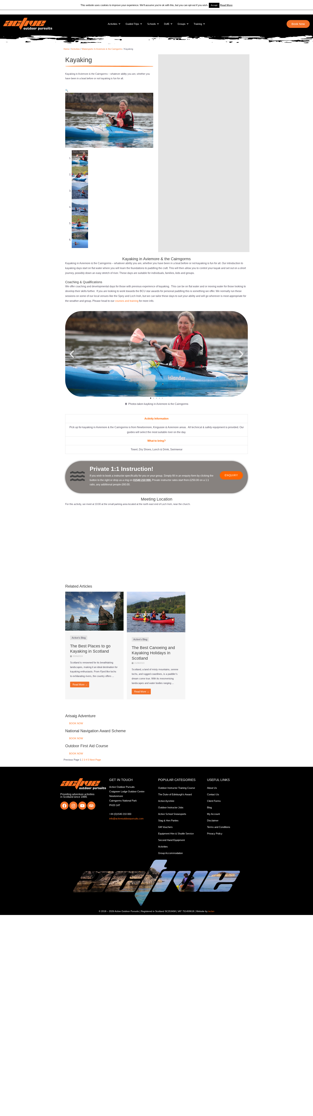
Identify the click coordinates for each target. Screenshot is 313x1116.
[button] (66, 90)
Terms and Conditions (218, 827)
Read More (226, 5)
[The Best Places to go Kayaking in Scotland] (94, 610)
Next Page (95, 759)
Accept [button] (214, 5)
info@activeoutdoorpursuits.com (126, 818)
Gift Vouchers (165, 827)
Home (66, 49)
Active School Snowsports (172, 814)
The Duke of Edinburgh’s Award (175, 794)
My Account (213, 814)
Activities (75, 49)
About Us (212, 787)
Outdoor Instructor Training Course (176, 787)
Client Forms (214, 801)
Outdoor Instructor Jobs (170, 807)
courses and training (126, 301)
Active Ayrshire (166, 801)
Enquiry (231, 475)
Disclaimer (212, 820)
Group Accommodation (170, 853)
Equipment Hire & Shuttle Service (176, 833)
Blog (209, 807)
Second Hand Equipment (171, 840)
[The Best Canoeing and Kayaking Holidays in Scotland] (156, 611)
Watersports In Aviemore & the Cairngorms (102, 49)
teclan (211, 911)
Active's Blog (79, 637)
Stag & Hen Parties (168, 820)
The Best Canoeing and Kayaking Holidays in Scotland (153, 652)
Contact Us (213, 794)
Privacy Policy (214, 833)
